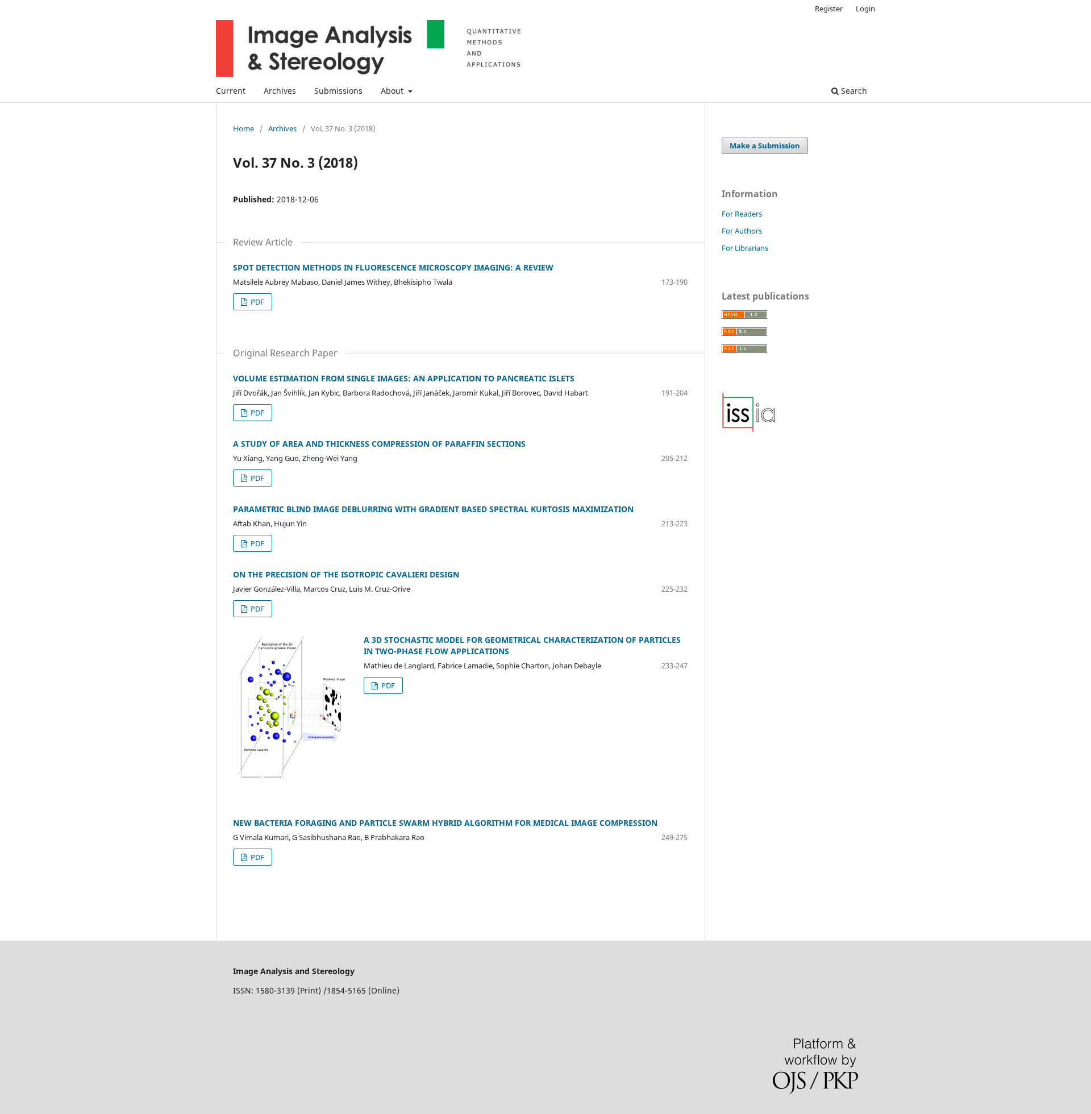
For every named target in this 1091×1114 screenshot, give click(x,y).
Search (853, 90)
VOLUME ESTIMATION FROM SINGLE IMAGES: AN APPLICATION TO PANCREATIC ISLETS (403, 378)
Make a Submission (765, 145)
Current (230, 90)
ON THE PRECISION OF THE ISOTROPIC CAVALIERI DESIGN (346, 574)
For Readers (742, 214)
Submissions (338, 90)
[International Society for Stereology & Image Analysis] (749, 429)
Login (865, 8)
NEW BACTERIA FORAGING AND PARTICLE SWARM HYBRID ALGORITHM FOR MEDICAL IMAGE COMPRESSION (445, 822)
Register (829, 8)
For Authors (742, 231)
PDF (256, 302)
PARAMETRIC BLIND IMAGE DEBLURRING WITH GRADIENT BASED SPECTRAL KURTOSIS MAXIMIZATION (433, 509)
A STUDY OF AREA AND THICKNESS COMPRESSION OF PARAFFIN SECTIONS (379, 443)
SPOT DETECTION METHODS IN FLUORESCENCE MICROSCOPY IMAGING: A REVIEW (393, 267)
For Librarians (745, 248)
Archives (280, 90)
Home (243, 128)
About (393, 90)
